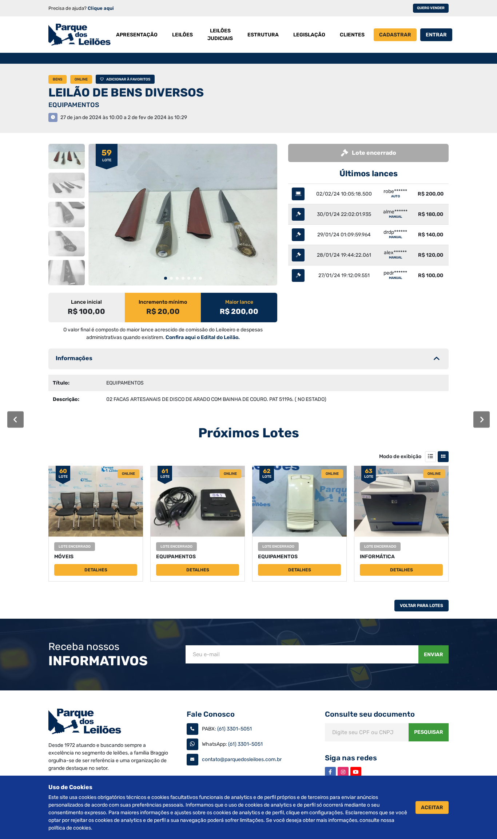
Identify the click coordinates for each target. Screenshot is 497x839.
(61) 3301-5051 (234, 729)
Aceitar (432, 807)
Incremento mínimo (163, 302)
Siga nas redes (351, 757)
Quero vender (431, 8)
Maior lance (239, 302)
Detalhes (95, 569)
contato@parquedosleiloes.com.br (242, 759)
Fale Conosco (211, 714)
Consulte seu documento (370, 714)
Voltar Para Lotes (421, 605)
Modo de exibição (400, 456)
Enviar (433, 654)
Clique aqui (101, 8)
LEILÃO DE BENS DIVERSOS (126, 92)
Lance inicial (86, 302)
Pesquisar (428, 732)
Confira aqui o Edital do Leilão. (203, 337)
